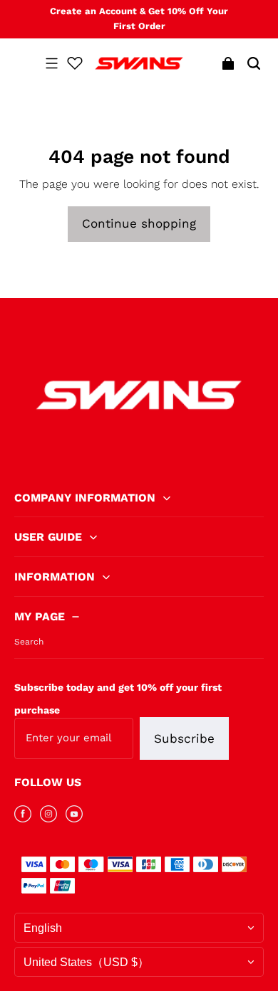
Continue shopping (139, 223)
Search (28, 642)
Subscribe (184, 738)
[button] (51, 63)
